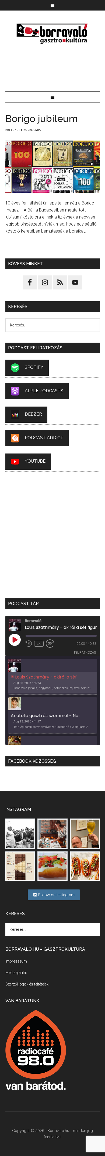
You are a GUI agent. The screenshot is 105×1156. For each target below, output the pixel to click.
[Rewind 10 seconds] (29, 643)
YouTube (35, 461)
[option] (52, 677)
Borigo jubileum (41, 118)
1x (39, 644)
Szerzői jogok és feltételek (26, 984)
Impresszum (16, 961)
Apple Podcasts (44, 391)
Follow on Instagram (56, 894)
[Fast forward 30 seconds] (52, 643)
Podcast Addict (44, 438)
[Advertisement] (52, 68)
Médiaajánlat (16, 972)
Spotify (34, 367)
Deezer (33, 414)
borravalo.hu (52, 33)
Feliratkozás (85, 652)
